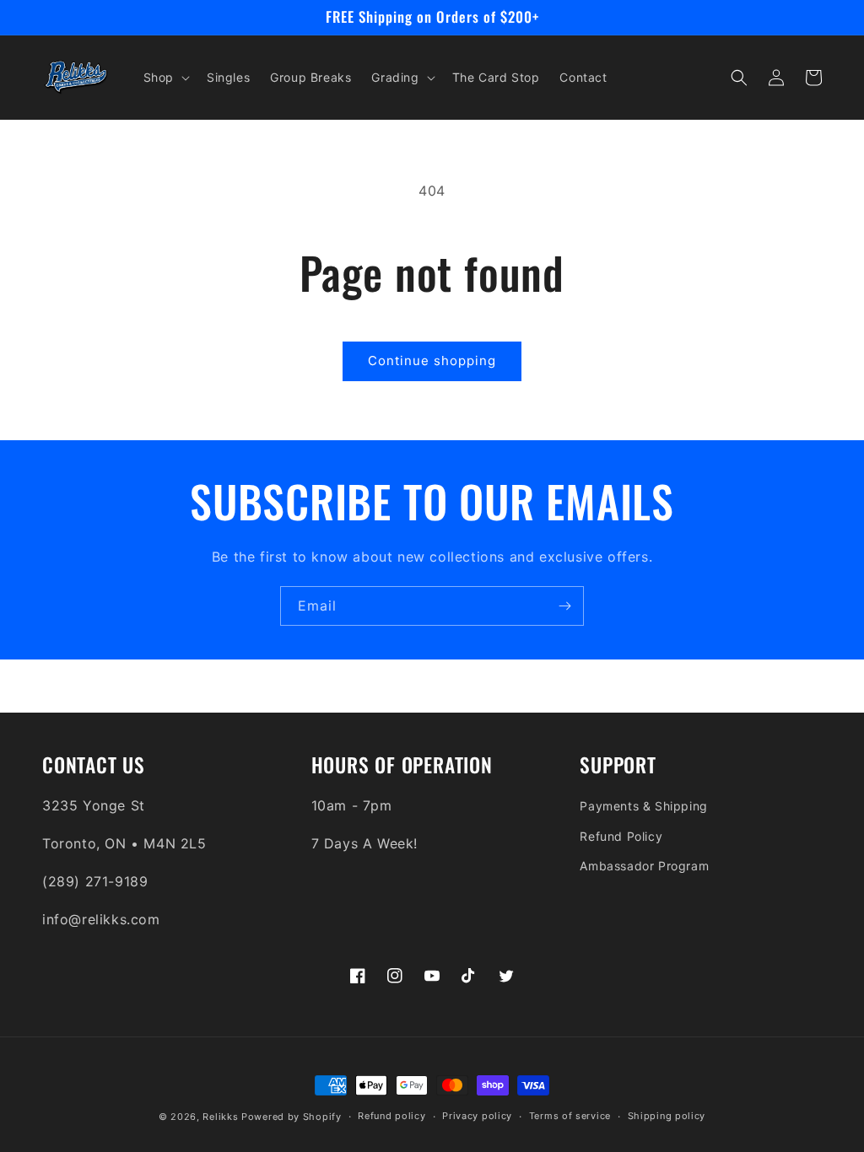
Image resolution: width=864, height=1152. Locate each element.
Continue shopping (432, 361)
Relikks (220, 1116)
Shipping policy (667, 1116)
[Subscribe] (564, 606)
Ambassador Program (644, 866)
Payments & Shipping (643, 806)
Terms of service (570, 1116)
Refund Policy (621, 836)
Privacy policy (477, 1116)
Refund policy (391, 1116)
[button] (165, 77)
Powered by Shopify (291, 1116)
